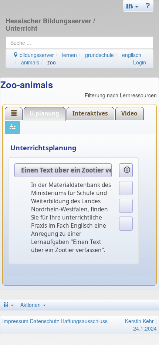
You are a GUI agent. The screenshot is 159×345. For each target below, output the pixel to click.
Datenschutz (44, 321)
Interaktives (90, 113)
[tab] (14, 113)
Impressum (15, 321)
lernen (69, 54)
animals (30, 62)
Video (129, 113)
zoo (51, 62)
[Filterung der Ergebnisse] (12, 127)
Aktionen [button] (31, 304)
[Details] (126, 170)
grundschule (99, 54)
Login (139, 62)
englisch (131, 54)
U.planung (44, 113)
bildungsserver (36, 54)
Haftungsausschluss (84, 321)
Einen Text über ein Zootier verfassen (66, 170)
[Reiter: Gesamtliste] (13, 113)
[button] (132, 5)
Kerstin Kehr (139, 321)
